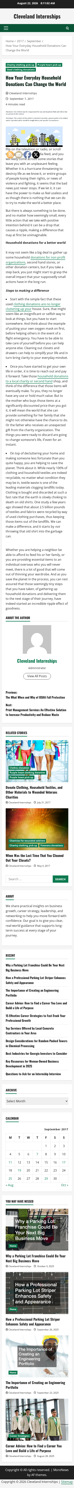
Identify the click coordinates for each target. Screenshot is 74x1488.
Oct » (64, 1185)
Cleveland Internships (37, 16)
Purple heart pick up (49, 64)
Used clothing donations (21, 69)
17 (63, 1162)
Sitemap (67, 1482)
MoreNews (61, 1470)
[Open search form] (67, 28)
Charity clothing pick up (20, 64)
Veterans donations (51, 845)
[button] (6, 28)
